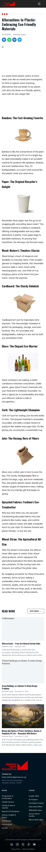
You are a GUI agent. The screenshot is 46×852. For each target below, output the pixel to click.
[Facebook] (29, 844)
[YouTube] (34, 844)
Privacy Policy (15, 849)
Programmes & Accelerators (7, 797)
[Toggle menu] (39, 4)
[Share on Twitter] (19, 40)
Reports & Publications (10, 811)
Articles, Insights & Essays (9, 816)
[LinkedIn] (12, 844)
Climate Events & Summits (8, 806)
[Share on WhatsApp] (9, 40)
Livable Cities (34, 796)
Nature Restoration (36, 820)
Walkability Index (35, 810)
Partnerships (7, 821)
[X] (23, 844)
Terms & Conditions (28, 849)
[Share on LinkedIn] (14, 40)
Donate (5, 828)
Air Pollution (33, 800)
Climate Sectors (8, 802)
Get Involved (7, 824)
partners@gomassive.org (16, 777)
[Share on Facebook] (4, 40)
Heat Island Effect (35, 807)
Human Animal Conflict (34, 815)
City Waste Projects (36, 803)
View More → (36, 611)
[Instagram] (17, 844)
